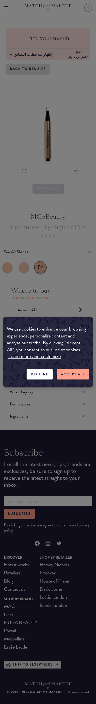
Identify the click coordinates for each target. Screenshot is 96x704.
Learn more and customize (34, 356)
